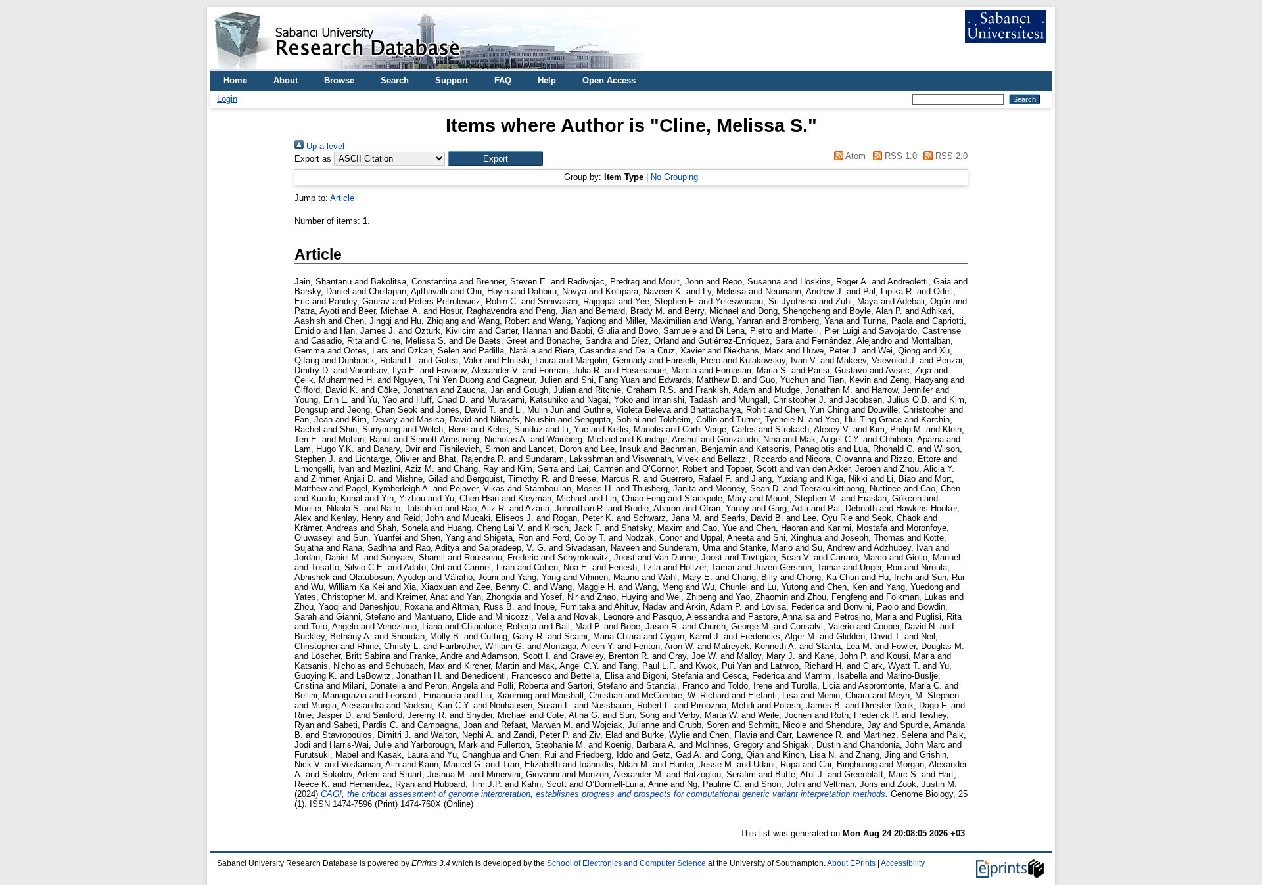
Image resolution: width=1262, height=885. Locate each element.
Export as (312, 159)
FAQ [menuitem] (502, 80)
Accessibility (903, 863)
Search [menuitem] (395, 80)
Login (227, 99)
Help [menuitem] (547, 80)
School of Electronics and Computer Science (626, 863)
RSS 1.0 (899, 156)
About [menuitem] (285, 80)
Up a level (324, 146)
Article (342, 198)
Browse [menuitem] (339, 80)
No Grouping (674, 177)
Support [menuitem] (451, 80)
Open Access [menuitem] (609, 80)
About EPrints (851, 863)
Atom (854, 156)
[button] (495, 158)
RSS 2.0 (950, 156)
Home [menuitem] (235, 80)
